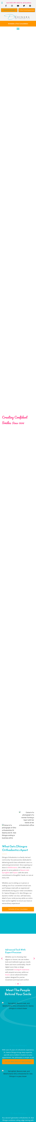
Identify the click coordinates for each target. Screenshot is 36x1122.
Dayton (15, 873)
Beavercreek (24, 870)
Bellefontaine (12, 867)
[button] (18, 28)
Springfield (5, 873)
